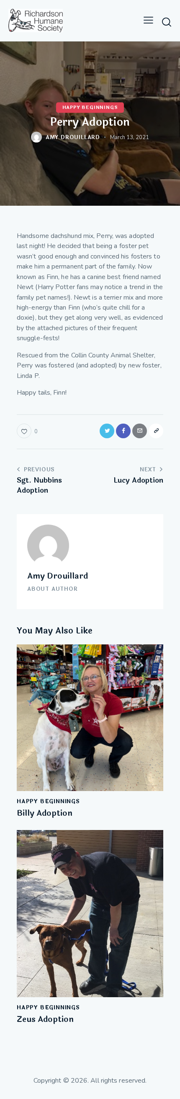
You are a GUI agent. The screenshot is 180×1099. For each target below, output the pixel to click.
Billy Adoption (44, 813)
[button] (148, 21)
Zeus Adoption (45, 1019)
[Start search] (166, 22)
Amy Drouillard (57, 576)
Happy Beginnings (90, 107)
